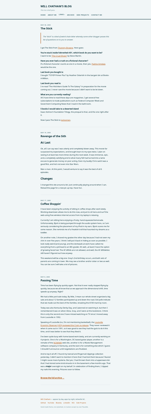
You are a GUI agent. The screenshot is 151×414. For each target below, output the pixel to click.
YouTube (51, 403)
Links (61, 14)
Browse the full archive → (52, 378)
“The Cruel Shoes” (59, 56)
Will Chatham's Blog (56, 6)
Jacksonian (65, 120)
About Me (52, 15)
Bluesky (59, 403)
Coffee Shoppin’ (51, 204)
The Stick (46, 28)
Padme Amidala (98, 64)
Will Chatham (46, 399)
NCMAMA (58, 342)
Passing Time (49, 280)
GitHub (43, 403)
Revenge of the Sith (53, 136)
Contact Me (96, 15)
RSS (73, 403)
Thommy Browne (65, 47)
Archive (70, 15)
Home (43, 15)
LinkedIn (66, 403)
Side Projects (83, 15)
